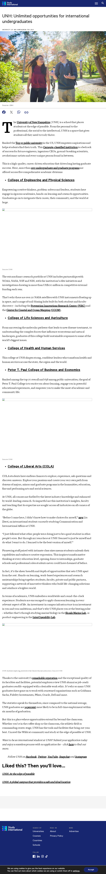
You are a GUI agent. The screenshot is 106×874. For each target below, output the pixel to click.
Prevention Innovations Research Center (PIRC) (58, 305)
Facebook (31, 756)
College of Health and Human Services (36, 348)
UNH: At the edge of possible (18, 774)
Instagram (81, 756)
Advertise (74, 831)
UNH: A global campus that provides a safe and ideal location (36, 782)
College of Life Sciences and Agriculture (38, 318)
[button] (96, 3)
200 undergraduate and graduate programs (55, 168)
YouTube (52, 756)
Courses (37, 836)
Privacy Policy (56, 836)
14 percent (30, 707)
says (81, 517)
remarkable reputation (44, 678)
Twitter (42, 756)
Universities (38, 831)
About (53, 831)
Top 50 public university (29, 143)
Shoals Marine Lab (75, 613)
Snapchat (64, 756)
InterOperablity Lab (44, 617)
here (71, 744)
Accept (91, 869)
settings (76, 871)
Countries (37, 840)
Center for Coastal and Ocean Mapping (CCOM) (33, 310)
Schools (36, 845)
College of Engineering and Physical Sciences (41, 180)
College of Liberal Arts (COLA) (31, 466)
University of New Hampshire (13, 30)
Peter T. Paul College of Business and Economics (44, 370)
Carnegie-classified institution (60, 147)
